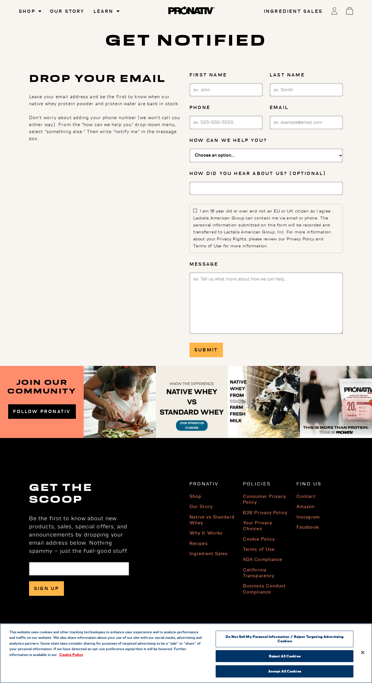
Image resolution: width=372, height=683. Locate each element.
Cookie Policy (259, 539)
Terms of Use (259, 549)
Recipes (198, 543)
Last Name (287, 75)
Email (279, 107)
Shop (195, 496)
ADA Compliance (262, 559)
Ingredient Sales (293, 11)
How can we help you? (228, 140)
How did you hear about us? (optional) (257, 173)
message (203, 264)
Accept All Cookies (284, 671)
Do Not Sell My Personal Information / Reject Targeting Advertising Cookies (285, 638)
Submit (206, 350)
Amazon (305, 506)
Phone (199, 107)
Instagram (308, 517)
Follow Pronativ (42, 411)
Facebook (307, 527)
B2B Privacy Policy (265, 512)
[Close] (362, 652)
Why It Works (206, 533)
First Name (208, 75)
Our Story (67, 11)
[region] (186, 653)
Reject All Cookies (285, 656)
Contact (306, 496)
